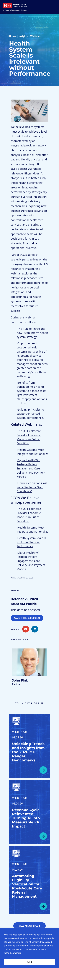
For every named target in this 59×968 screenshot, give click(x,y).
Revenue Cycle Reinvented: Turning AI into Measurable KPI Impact (26, 818)
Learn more (15, 953)
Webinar (35, 36)
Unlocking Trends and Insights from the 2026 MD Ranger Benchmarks (28, 752)
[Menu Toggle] (53, 7)
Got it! (30, 962)
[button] (16, 629)
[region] (29, 948)
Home (12, 36)
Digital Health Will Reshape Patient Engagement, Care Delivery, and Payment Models (31, 468)
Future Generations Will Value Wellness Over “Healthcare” (32, 487)
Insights (23, 36)
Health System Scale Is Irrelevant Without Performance (31, 542)
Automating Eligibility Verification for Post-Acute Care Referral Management (27, 886)
